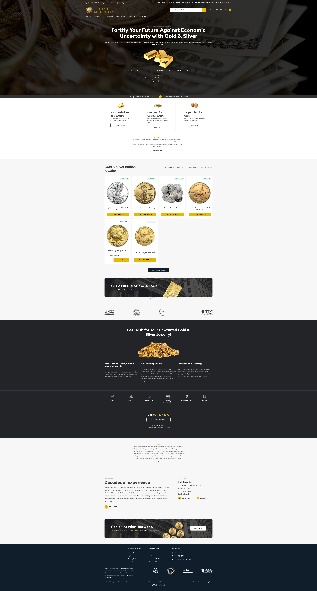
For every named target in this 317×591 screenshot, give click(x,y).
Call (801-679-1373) (118, 214)
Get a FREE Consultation (158, 420)
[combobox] (186, 10)
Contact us (132, 553)
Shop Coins (194, 125)
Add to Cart (121, 260)
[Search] (204, 10)
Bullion (88, 16)
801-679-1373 (161, 414)
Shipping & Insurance (156, 562)
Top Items (131, 16)
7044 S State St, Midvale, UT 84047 (176, 96)
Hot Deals (193, 167)
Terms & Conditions (134, 562)
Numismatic (99, 16)
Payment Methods (155, 559)
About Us (152, 553)
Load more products (158, 270)
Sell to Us (142, 16)
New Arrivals (181, 167)
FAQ (150, 556)
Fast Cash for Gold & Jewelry (155, 114)
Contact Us (198, 528)
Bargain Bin (120, 16)
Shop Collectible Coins (193, 114)
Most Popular (168, 167)
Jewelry (110, 16)
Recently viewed (206, 167)
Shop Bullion (121, 125)
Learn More (157, 127)
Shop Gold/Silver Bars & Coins (119, 114)
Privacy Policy (132, 559)
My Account (132, 556)
